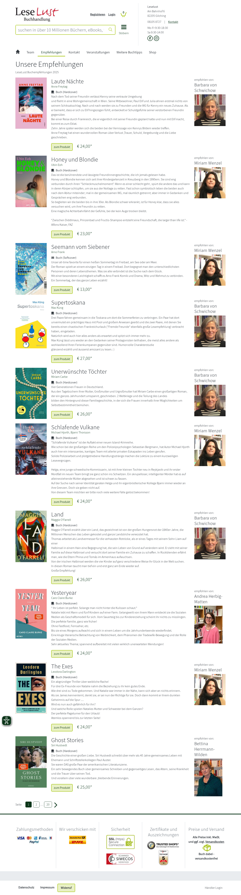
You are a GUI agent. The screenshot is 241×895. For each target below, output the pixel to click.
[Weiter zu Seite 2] (56, 804)
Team (30, 52)
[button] (124, 31)
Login (111, 14)
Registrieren (97, 14)
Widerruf (66, 888)
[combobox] (61, 29)
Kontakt (173, 22)
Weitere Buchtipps (129, 52)
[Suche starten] (110, 29)
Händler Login (214, 888)
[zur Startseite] (17, 52)
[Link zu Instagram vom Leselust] (156, 38)
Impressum (47, 887)
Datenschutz (26, 887)
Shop (152, 52)
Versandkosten (214, 842)
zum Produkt (62, 147)
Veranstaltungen (98, 52)
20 (48, 805)
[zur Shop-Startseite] (37, 14)
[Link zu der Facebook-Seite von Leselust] (150, 38)
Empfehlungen (51, 52)
